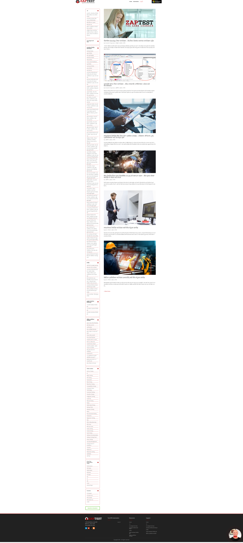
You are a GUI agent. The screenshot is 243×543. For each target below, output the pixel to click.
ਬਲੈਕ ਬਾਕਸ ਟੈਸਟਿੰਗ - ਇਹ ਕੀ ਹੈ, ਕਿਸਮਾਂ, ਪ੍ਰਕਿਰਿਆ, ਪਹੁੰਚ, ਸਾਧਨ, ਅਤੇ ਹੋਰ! (92, 129)
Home (130, 1)
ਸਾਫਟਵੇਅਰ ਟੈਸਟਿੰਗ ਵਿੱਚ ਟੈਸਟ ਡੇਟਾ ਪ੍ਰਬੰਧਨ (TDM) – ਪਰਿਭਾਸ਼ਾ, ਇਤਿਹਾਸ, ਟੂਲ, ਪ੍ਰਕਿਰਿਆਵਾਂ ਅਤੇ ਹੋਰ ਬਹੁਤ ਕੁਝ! (129, 137)
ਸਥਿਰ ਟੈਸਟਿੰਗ (89, 59)
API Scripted (89, 497)
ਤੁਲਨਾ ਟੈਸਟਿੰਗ (89, 53)
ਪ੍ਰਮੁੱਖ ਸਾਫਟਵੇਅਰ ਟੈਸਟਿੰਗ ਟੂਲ (134, 533)
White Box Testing (91, 451)
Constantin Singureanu (110, 43)
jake (106, 230)
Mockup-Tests (90, 407)
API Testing (89, 377)
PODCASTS (89, 415)
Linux (88, 483)
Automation (136, 1)
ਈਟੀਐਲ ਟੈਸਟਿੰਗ (90, 51)
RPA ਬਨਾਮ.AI (89, 24)
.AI (129, 524)
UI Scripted (89, 493)
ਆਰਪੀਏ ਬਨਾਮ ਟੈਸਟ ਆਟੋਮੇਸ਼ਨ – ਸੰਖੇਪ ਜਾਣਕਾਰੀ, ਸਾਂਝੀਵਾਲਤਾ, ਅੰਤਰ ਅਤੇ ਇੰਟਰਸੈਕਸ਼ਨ (127, 85)
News (88, 411)
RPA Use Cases (90, 426)
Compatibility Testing (91, 386)
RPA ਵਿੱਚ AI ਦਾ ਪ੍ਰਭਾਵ (91, 22)
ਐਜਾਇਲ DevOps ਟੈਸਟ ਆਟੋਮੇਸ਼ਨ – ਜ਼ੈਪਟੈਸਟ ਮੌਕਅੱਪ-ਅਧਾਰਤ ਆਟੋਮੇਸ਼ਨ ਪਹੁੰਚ (129, 41)
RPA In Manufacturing (91, 422)
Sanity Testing (90, 428)
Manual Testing (90, 400)
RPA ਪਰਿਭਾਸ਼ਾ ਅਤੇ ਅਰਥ (91, 363)
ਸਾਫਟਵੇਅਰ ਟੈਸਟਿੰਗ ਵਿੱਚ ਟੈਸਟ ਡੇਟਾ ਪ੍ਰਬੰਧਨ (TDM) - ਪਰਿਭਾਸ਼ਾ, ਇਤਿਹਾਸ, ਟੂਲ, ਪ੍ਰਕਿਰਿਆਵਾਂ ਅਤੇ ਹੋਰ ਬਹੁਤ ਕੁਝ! (92, 273)
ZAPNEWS (89, 453)
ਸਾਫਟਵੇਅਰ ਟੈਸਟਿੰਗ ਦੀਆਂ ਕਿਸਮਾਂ (133, 528)
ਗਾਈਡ (124, 43)
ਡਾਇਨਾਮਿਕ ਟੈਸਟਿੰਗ (90, 57)
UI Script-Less (90, 495)
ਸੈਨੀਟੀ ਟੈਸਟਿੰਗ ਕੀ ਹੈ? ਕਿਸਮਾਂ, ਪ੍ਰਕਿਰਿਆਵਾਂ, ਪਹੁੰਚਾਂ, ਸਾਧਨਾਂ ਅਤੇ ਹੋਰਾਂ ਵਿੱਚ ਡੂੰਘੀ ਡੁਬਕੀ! (92, 204)
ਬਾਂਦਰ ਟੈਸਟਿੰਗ (89, 68)
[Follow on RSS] (94, 528)
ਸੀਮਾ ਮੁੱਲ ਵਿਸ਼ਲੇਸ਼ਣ (90, 55)
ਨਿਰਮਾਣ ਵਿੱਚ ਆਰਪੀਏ (91, 335)
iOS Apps (89, 474)
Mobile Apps (89, 470)
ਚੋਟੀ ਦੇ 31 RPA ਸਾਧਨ (91, 341)
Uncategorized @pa (133, 526)
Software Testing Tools (92, 437)
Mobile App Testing (91, 405)
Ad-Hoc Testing (90, 371)
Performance (89, 466)
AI (87, 373)
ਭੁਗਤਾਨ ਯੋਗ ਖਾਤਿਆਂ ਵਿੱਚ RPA (92, 323)
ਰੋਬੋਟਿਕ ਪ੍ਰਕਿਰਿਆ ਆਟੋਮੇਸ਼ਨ (132, 536)
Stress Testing (90, 439)
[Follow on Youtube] (89, 528)
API (87, 481)
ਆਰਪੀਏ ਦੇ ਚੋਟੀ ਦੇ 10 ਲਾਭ (92, 339)
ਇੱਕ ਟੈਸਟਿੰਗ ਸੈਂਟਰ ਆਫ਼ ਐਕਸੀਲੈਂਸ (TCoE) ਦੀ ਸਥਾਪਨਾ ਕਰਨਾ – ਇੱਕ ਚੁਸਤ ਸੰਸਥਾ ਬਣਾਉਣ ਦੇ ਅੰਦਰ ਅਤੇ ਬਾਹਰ (129, 177)
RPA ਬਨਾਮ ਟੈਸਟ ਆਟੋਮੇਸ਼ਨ (92, 267)
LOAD (88, 501)
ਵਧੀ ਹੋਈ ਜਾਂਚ (89, 70)
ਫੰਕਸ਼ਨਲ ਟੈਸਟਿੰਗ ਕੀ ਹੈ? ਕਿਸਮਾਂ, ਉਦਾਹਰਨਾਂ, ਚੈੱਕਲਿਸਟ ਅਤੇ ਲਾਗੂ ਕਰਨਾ (92, 255)
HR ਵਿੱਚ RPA (89, 327)
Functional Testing (91, 392)
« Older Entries (107, 291)
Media (88, 402)
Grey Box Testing (90, 394)
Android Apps (90, 485)
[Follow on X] (91, 528)
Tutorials (89, 447)
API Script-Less (90, 499)
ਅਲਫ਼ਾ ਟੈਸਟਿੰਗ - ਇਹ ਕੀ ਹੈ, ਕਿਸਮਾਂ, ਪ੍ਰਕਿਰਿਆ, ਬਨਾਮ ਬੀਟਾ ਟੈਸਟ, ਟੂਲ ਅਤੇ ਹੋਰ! (92, 93)
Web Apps (89, 468)
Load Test (89, 398)
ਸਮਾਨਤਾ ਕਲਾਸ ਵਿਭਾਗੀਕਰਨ (92, 61)
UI (87, 478)
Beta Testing (89, 381)
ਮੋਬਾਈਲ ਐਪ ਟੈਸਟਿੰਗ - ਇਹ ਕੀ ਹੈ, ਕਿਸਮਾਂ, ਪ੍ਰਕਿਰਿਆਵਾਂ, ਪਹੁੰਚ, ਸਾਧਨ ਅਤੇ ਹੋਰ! (92, 106)
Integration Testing (91, 396)
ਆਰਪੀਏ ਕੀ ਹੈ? (89, 353)
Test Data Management (92, 441)
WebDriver (89, 449)
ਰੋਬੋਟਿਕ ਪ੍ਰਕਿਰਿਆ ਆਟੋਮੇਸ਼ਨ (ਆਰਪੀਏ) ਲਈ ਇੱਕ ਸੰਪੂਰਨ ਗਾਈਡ (124, 277)
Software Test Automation (92, 435)
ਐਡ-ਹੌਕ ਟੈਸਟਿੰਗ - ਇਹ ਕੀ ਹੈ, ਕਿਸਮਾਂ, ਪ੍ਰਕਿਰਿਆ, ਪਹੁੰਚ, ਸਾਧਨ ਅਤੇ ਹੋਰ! (92, 118)
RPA (87, 420)
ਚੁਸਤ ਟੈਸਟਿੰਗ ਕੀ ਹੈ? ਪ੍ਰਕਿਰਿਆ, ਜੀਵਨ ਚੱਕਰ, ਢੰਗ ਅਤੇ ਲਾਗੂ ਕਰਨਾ (92, 250)
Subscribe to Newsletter (93, 508)
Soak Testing (89, 433)
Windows (89, 472)
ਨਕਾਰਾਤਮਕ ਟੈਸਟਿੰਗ (90, 66)
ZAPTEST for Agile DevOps (92, 265)
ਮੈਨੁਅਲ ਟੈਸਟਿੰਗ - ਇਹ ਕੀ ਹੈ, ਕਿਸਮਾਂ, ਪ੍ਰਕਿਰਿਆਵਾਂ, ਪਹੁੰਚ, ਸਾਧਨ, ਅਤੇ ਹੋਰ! (92, 123)
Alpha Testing (90, 375)
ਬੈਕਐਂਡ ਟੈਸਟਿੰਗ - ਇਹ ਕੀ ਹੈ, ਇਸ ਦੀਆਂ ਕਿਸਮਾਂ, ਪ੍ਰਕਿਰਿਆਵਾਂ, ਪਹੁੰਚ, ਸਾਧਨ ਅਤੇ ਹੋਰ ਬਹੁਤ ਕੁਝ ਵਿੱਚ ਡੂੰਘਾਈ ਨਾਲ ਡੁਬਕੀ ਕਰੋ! (92, 183)
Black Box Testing (90, 384)
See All (119, 522)
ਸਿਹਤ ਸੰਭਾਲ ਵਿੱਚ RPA (91, 337)
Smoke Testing (90, 430)
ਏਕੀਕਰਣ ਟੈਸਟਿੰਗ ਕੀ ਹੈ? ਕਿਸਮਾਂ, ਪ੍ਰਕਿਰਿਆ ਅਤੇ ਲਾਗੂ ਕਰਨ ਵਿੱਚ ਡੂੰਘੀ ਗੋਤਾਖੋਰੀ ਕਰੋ (92, 216)
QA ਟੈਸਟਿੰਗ (89, 64)
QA (87, 476)
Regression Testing (91, 417)
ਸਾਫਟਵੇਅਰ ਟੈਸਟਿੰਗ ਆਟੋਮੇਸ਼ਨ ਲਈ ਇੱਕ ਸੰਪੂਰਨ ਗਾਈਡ (121, 228)
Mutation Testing (90, 409)
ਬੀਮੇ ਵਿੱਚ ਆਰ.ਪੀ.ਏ (90, 325)
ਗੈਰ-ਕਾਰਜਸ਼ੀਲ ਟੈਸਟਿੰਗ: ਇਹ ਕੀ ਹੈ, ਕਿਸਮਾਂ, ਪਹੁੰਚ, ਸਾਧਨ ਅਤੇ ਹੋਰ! (92, 134)
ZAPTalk (88, 456)
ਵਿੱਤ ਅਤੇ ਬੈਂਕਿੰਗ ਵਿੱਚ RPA (91, 329)
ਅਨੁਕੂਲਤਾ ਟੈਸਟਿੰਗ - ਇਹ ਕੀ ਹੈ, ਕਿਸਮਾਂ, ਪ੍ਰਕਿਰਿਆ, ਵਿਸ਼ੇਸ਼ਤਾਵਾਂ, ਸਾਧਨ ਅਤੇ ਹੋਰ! (92, 88)
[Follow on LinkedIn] (86, 528)
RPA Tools (89, 424)
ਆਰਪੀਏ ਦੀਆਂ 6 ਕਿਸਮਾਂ (91, 343)
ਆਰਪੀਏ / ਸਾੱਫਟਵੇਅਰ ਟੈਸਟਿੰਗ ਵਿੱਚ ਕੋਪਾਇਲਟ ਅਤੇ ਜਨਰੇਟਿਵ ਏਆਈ (92, 15)
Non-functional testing (91, 413)
